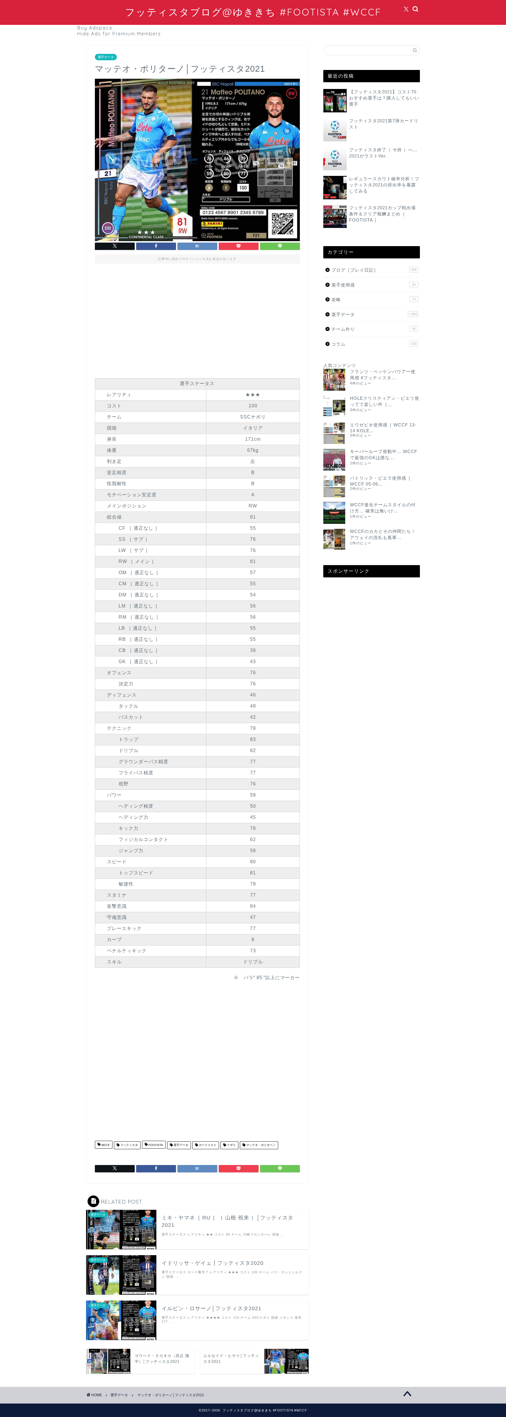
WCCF (105, 1145)
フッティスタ (128, 1145)
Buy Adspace (94, 28)
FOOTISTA (155, 1145)
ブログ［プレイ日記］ (373, 269)
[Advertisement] (197, 319)
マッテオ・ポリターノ (260, 1145)
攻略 (373, 299)
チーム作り (373, 329)
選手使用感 (373, 284)
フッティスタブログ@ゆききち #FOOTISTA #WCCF (253, 12)
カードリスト (207, 1145)
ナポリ (231, 1145)
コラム (373, 344)
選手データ (106, 57)
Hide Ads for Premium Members (119, 34)
